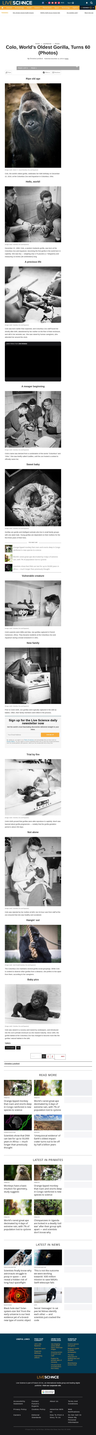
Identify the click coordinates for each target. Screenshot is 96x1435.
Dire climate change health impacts (23, 13)
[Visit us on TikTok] (59, 3)
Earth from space (40, 1348)
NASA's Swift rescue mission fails (50, 13)
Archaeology (19, 8)
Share (9, 72)
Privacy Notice (11, 741)
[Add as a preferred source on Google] (48, 1392)
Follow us (47, 72)
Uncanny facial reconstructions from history (56, 1366)
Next (63, 1056)
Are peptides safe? (72, 13)
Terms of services (29, 740)
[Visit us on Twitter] (46, 3)
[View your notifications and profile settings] (87, 3)
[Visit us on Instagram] (49, 3)
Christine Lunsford (36, 59)
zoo (18, 1048)
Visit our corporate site (51, 1385)
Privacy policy (20, 1409)
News (66, 59)
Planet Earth (47, 8)
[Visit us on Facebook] (43, 3)
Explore (75, 8)
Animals (9, 8)
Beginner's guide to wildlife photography (73, 1350)
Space (57, 8)
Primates (57, 43)
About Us (54, 1401)
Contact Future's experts (35, 1403)
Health (29, 8)
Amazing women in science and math (56, 1354)
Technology (66, 8)
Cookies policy (38, 1409)
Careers (17, 1415)
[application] (33, 361)
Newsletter (57, 72)
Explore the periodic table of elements (56, 1360)
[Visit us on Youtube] (52, 3)
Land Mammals (47, 43)
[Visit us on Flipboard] (56, 3)
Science (37, 8)
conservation (10, 1048)
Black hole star (89, 13)
